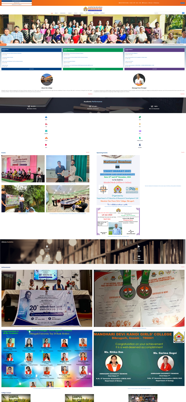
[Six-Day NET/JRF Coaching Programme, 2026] (67, 168)
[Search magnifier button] (183, 13)
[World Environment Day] (23, 198)
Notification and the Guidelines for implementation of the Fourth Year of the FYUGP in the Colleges (158, 44)
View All (3, 50)
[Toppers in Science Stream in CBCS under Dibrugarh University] (139, 358)
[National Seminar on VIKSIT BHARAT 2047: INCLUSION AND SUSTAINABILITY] (118, 180)
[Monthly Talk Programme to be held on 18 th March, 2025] (118, 221)
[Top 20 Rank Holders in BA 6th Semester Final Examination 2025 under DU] (46, 358)
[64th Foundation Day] (23, 168)
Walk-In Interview (134, 44)
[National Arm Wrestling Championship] (139, 298)
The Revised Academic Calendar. (97, 44)
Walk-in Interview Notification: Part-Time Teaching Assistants (117, 44)
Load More (31, 69)
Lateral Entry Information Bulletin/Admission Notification (77, 44)
